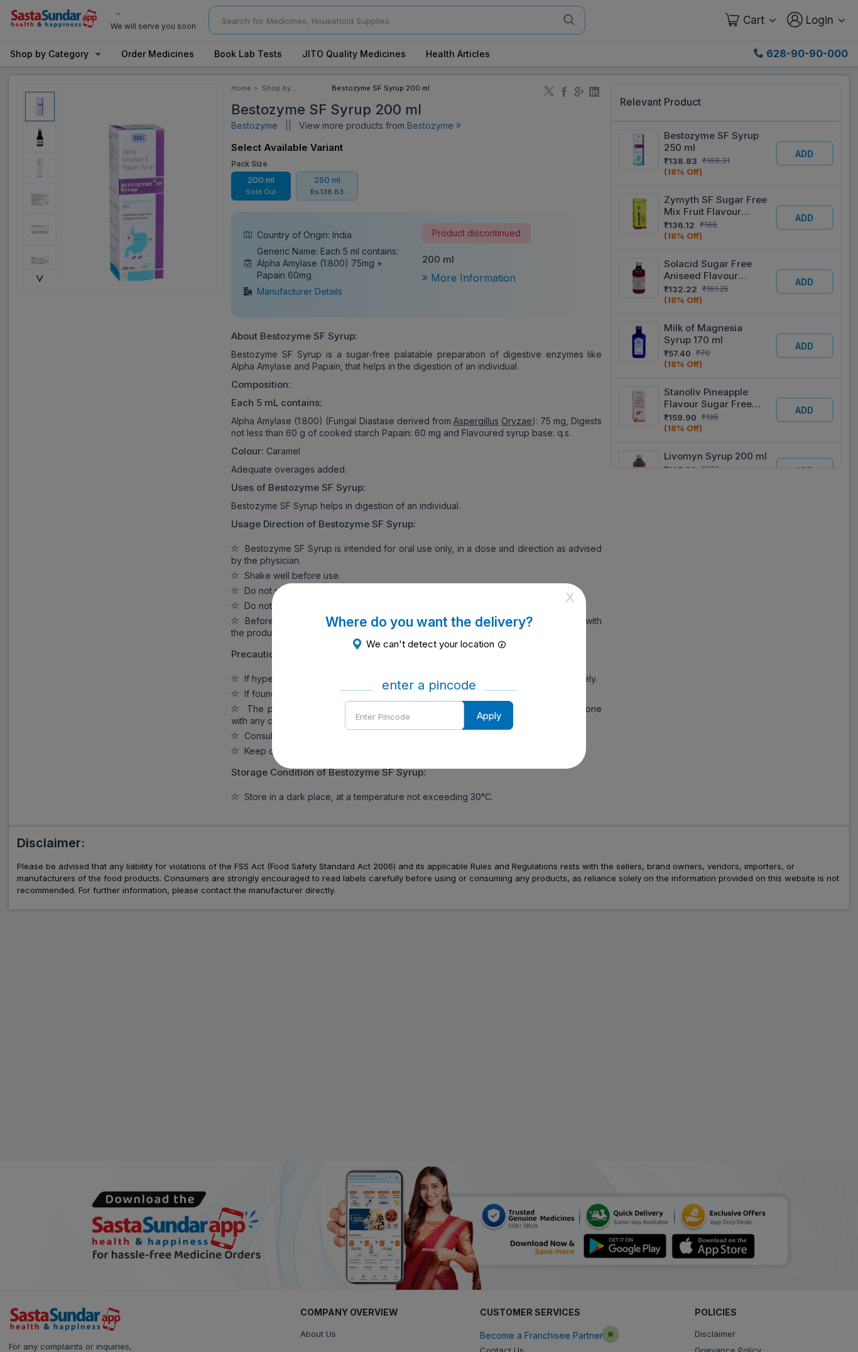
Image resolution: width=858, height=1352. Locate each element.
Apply (489, 716)
